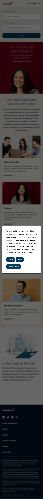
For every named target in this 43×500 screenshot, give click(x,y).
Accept (10, 260)
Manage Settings (13, 266)
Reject (20, 260)
